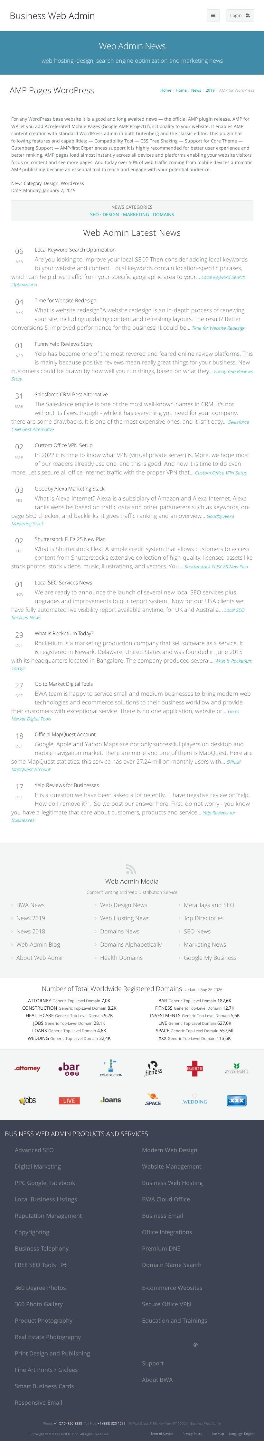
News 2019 (30, 918)
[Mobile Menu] (213, 15)
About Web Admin (40, 957)
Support (153, 1363)
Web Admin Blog (38, 944)
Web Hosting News (124, 918)
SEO (94, 214)
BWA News (30, 905)
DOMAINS (163, 214)
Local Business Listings (46, 1199)
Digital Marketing (38, 1166)
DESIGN (111, 214)
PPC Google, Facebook (45, 1183)
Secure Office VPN (166, 1304)
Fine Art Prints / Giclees (46, 1369)
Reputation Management (48, 1215)
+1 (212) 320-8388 (68, 1423)
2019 (210, 90)
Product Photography (43, 1320)
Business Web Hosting (172, 1183)
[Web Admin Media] (131, 869)
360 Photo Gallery (39, 1304)
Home (165, 90)
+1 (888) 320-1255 (112, 1423)
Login (238, 15)
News (196, 90)
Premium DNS (161, 1248)
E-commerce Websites (172, 1287)
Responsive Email (38, 1402)
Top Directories (203, 918)
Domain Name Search (172, 1265)
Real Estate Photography (48, 1337)
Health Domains (121, 957)
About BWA (157, 1379)
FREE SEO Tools (36, 1265)
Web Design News (123, 905)
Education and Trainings (174, 1320)
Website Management (171, 1166)
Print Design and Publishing (52, 1353)
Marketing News (205, 944)
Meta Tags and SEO (209, 905)
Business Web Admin (52, 15)
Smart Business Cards (44, 1386)
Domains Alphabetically (131, 944)
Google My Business (210, 957)
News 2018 (30, 931)
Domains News (119, 931)
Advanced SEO (34, 1150)
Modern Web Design (169, 1150)
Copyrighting (32, 1232)
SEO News (197, 931)
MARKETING (136, 214)
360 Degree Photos (40, 1287)
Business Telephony (42, 1248)
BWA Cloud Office (166, 1199)
